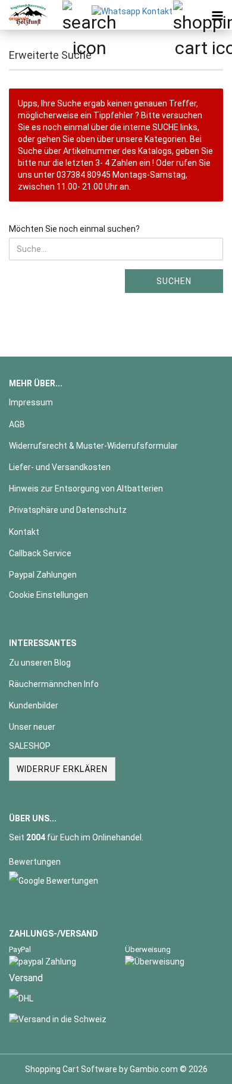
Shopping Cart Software (71, 1069)
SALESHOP (30, 746)
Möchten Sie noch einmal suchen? (74, 229)
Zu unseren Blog (40, 662)
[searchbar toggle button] (77, 15)
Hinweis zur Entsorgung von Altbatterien (86, 488)
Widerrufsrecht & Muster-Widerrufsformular (93, 445)
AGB (17, 424)
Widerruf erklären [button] (62, 769)
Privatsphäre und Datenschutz (68, 510)
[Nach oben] (199, 1066)
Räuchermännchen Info (54, 684)
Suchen (174, 281)
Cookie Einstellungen (48, 595)
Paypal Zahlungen (43, 574)
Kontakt (24, 532)
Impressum (31, 402)
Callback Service (40, 553)
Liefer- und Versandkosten (60, 467)
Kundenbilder (33, 705)
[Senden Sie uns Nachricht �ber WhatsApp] (132, 10)
